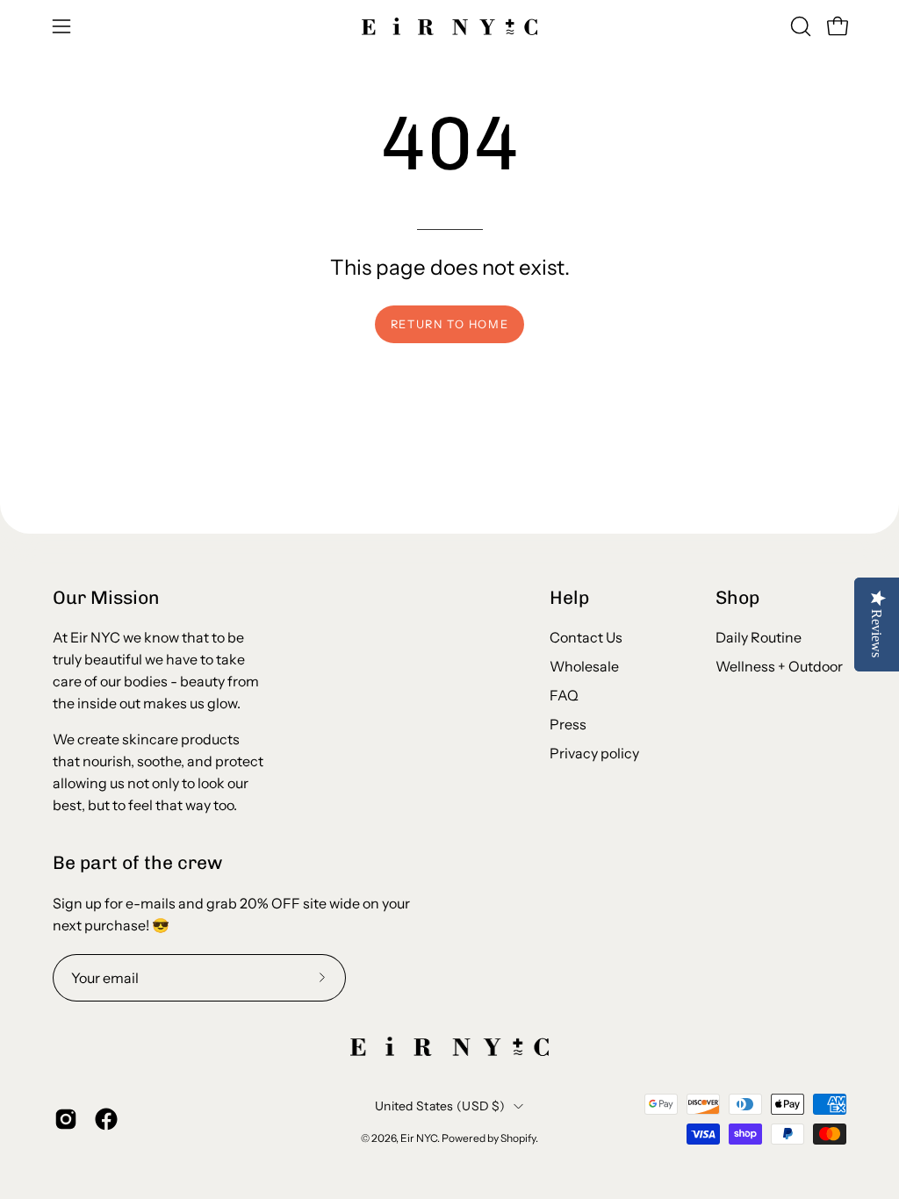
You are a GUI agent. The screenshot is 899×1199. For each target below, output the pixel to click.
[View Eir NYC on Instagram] (66, 1119)
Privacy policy (594, 753)
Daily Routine (759, 637)
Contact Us (586, 637)
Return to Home (449, 324)
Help (569, 597)
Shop (737, 597)
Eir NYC (418, 1138)
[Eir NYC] (449, 26)
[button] (799, 26)
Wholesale (584, 666)
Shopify (518, 1138)
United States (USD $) (440, 1106)
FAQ (564, 695)
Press (568, 724)
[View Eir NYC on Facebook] (106, 1119)
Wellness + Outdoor (779, 666)
